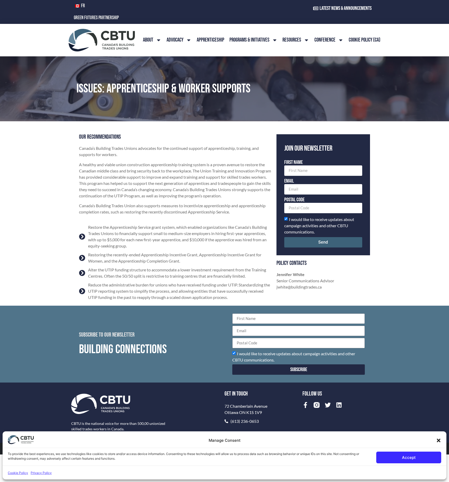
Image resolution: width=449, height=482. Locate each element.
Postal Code (294, 200)
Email (289, 181)
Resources (291, 40)
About (148, 40)
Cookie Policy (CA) (364, 40)
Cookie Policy (18, 473)
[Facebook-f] (305, 405)
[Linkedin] (339, 405)
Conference (324, 40)
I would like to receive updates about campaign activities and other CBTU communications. (319, 225)
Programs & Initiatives (249, 40)
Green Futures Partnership (96, 18)
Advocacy (175, 40)
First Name (293, 162)
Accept (409, 457)
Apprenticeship (210, 40)
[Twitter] (328, 405)
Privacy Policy (41, 473)
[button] (438, 440)
